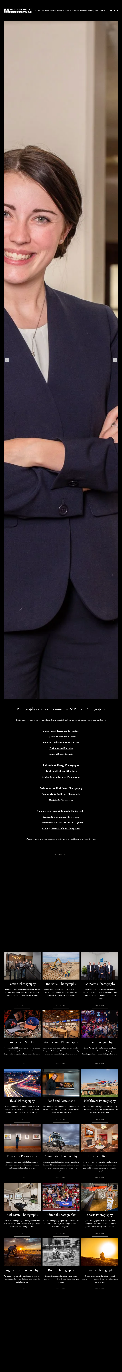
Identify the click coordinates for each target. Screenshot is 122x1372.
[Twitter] (111, 11)
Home (37, 10)
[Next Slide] (115, 360)
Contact (102, 10)
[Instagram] (108, 11)
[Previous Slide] (7, 360)
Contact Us (61, 855)
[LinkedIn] (117, 11)
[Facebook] (114, 11)
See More (22, 1005)
